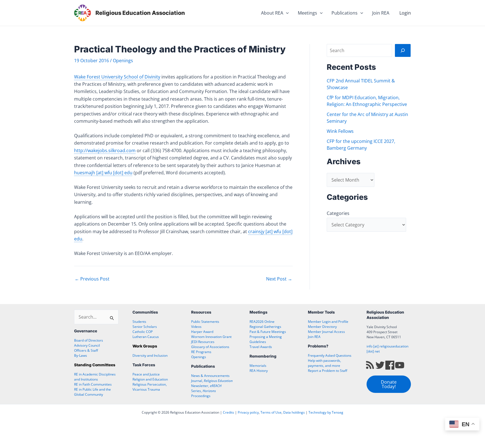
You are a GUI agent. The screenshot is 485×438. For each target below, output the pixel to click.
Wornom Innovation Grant (211, 336)
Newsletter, (206, 385)
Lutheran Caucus (145, 336)
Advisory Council (87, 345)
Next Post (279, 279)
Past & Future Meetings (268, 331)
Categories (338, 213)
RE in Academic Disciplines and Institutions (95, 377)
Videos (196, 326)
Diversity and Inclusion (150, 355)
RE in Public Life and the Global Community (92, 392)
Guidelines (258, 341)
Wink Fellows (340, 131)
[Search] (403, 50)
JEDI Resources (202, 341)
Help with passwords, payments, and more (324, 363)
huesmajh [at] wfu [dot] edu (103, 173)
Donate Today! (389, 384)
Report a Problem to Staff (327, 370)
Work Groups (144, 346)
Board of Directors (88, 340)
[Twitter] (380, 364)
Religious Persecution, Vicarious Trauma (149, 387)
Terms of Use (271, 412)
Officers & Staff (86, 350)
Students (139, 321)
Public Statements (205, 321)
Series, (203, 390)
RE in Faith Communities (93, 384)
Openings (123, 60)
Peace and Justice (146, 374)
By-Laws (80, 355)
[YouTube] (399, 364)
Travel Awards (261, 346)
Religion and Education (150, 379)
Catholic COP (142, 331)
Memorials (258, 365)
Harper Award (202, 331)
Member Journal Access (326, 331)
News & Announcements (210, 375)
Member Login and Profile (328, 321)
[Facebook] (389, 364)
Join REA (380, 13)
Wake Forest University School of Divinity (117, 77)
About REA (272, 13)
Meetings (307, 13)
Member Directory (322, 326)
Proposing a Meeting (266, 336)
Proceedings (201, 395)
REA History (259, 370)
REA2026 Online (262, 321)
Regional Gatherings (265, 326)
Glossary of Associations (210, 346)
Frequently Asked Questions (329, 355)
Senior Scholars (144, 326)
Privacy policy (248, 412)
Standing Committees (94, 365)
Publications (344, 13)
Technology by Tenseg (325, 412)
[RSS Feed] (370, 364)
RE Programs (201, 351)
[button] (286, 13)
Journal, (212, 380)
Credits (228, 412)
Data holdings (294, 412)
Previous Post (92, 279)
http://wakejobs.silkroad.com (105, 150)
